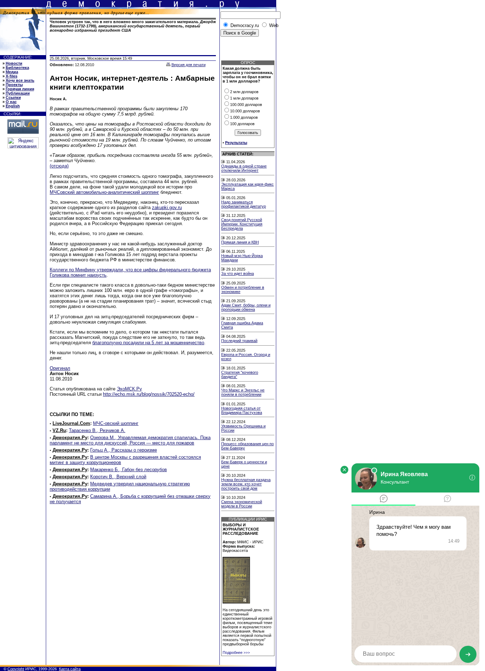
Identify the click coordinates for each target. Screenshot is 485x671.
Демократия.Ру (70, 437)
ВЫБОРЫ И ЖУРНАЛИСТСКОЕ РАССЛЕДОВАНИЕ (241, 529)
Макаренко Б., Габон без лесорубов (128, 469)
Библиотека (17, 67)
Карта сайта (70, 669)
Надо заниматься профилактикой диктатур (243, 204)
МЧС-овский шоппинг (115, 423)
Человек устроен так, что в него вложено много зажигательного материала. (133, 26)
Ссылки (13, 97)
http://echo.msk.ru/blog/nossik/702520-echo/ (149, 394)
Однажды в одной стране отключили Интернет (244, 168)
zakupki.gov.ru (167, 207)
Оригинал (60, 368)
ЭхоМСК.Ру (129, 389)
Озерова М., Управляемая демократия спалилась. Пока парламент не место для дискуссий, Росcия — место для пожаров (130, 440)
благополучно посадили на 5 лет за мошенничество (148, 342)
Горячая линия (20, 89)
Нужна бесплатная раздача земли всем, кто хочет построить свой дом (246, 484)
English (13, 106)
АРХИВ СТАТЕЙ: (238, 154)
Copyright (15, 669)
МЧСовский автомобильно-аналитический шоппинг (104, 192)
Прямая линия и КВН (240, 242)
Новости (14, 63)
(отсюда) (59, 166)
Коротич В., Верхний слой (118, 476)
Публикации (18, 93)
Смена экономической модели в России (241, 504)
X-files (11, 76)
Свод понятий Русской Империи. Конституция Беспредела (241, 224)
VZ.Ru (59, 430)
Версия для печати (188, 65)
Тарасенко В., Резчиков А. (97, 430)
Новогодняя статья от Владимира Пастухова (241, 410)
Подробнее (236, 652)
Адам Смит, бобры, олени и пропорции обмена (246, 307)
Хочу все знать (20, 80)
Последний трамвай (239, 341)
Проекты (14, 84)
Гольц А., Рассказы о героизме (123, 450)
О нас (11, 102)
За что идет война (237, 273)
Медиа (12, 72)
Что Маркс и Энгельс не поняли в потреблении (243, 392)
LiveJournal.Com (71, 423)
